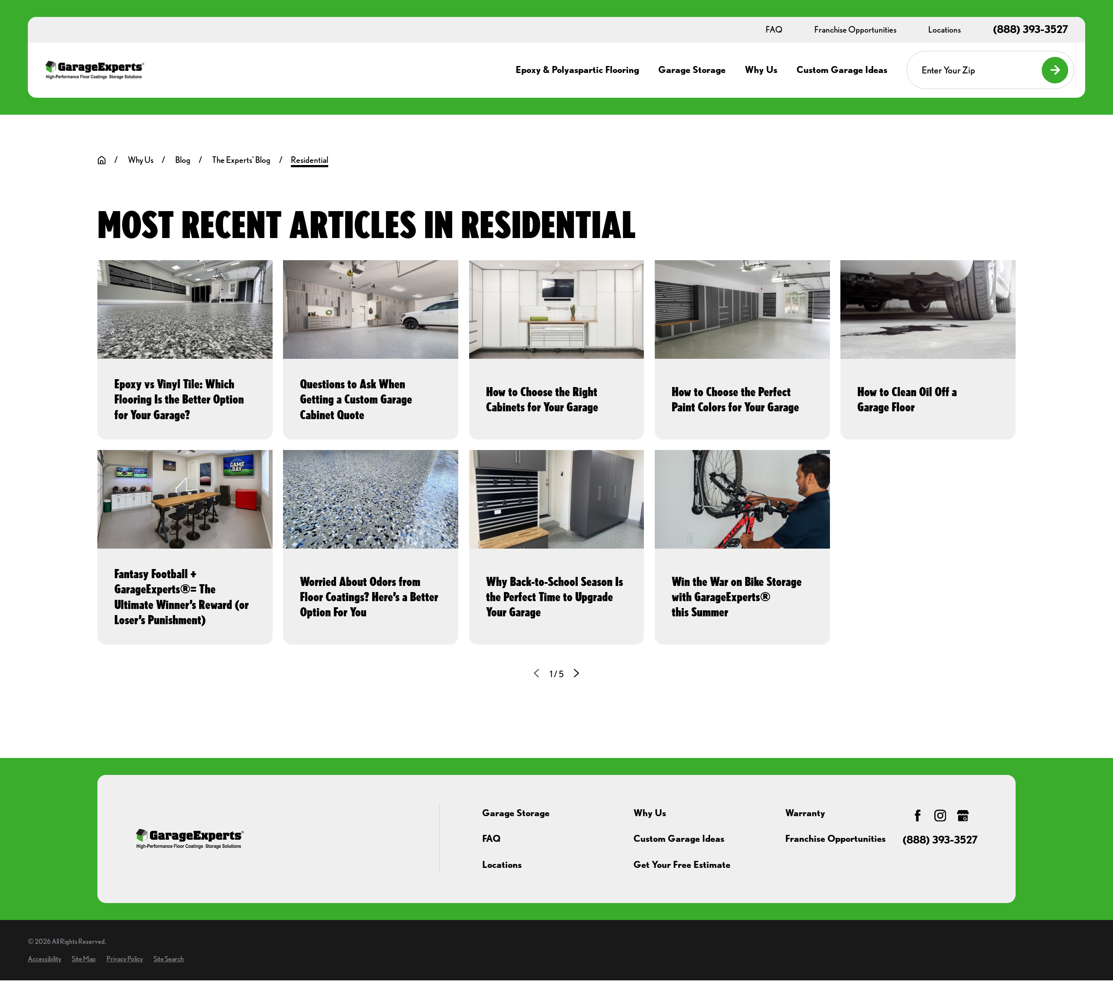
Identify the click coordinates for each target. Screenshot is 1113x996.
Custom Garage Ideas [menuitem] (841, 69)
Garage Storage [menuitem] (692, 69)
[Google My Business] (963, 815)
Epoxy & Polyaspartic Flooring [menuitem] (577, 69)
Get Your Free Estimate (681, 864)
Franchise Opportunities (835, 838)
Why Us (649, 812)
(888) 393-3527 (1030, 29)
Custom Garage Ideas (678, 838)
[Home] (94, 69)
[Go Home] (101, 160)
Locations (502, 864)
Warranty (805, 812)
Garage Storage (516, 812)
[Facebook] (917, 815)
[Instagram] (940, 815)
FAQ (491, 838)
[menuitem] (44, 959)
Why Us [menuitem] (761, 69)
